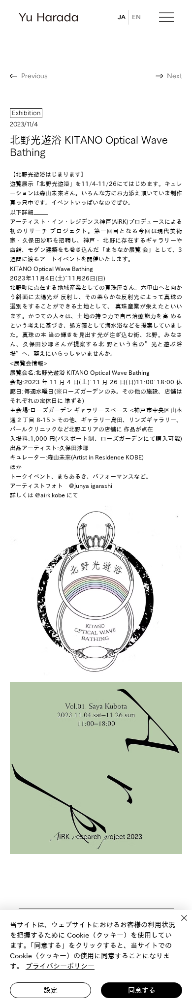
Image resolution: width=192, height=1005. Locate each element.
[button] (26, 113)
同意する (142, 990)
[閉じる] (178, 924)
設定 (51, 990)
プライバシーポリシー (60, 966)
